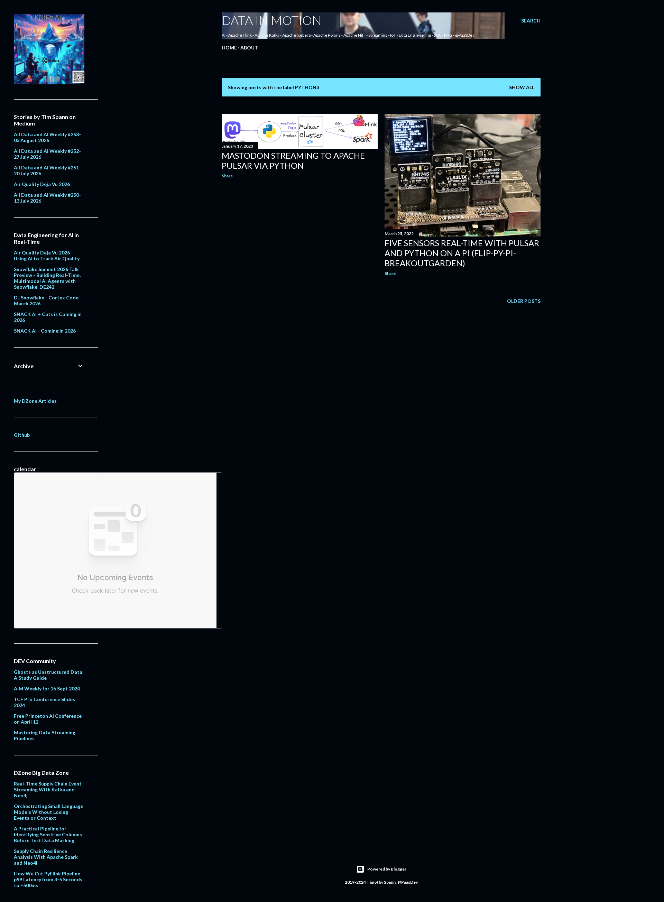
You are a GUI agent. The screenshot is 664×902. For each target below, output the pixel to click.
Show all (521, 87)
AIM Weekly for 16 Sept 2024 (47, 688)
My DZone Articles (35, 401)
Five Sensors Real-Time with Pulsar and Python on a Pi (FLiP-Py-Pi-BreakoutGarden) (462, 253)
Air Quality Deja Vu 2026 (42, 184)
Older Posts (524, 301)
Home (229, 47)
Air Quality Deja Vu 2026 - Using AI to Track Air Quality (47, 255)
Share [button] (227, 175)
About (249, 47)
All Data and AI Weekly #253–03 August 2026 (48, 137)
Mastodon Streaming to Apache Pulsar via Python (293, 160)
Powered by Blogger (386, 869)
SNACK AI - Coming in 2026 (45, 331)
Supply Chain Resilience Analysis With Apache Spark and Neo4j (46, 857)
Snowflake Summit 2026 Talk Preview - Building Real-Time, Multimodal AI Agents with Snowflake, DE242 (47, 278)
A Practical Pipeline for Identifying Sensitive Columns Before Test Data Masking (48, 834)
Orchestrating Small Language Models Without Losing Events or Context (48, 812)
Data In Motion (272, 20)
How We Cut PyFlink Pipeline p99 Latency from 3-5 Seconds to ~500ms (48, 879)
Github (22, 435)
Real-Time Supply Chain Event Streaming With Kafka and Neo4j (48, 789)
